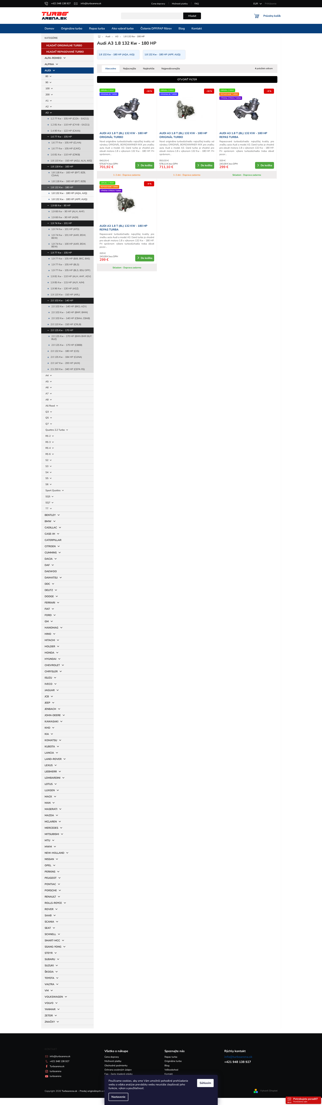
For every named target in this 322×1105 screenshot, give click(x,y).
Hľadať (192, 16)
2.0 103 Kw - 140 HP (62, 300)
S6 (47, 484)
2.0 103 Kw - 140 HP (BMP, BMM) (69, 312)
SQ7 (48, 502)
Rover (49, 909)
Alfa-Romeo (53, 58)
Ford (48, 615)
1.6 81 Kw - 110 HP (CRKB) (65, 154)
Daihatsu (51, 577)
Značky (50, 1021)
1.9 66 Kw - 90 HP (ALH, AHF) (67, 211)
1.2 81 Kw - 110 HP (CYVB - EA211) (70, 124)
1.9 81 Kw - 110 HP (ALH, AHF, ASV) (71, 276)
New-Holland (54, 853)
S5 (47, 478)
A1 (47, 100)
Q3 (47, 411)
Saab (48, 915)
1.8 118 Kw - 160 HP (62, 166)
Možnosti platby (180, 3)
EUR (256, 3)
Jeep (47, 702)
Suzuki (49, 965)
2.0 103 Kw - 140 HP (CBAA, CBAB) (70, 318)
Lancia (49, 752)
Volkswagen (54, 996)
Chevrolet (52, 665)
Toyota (49, 978)
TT (47, 508)
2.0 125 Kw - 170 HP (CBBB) (66, 345)
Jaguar (50, 690)
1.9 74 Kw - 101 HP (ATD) (65, 229)
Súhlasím (205, 1083)
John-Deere (53, 715)
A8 (47, 399)
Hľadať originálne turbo (64, 45)
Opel (48, 865)
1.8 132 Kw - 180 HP (62, 187)
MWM (48, 846)
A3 (47, 112)
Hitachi (50, 640)
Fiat (47, 609)
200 (47, 94)
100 (47, 88)
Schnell (50, 934)
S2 (47, 460)
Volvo (49, 1003)
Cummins (51, 552)
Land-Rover (53, 759)
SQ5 (48, 496)
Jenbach (50, 709)
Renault (50, 896)
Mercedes (51, 828)
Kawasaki (51, 721)
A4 (47, 375)
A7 (47, 393)
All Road (50, 405)
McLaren (51, 821)
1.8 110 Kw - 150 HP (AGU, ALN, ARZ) (71, 160)
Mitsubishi (52, 834)
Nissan (49, 859)
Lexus (49, 765)
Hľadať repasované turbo (65, 51)
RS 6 (48, 454)
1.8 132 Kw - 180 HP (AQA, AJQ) (69, 193)
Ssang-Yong (53, 946)
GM (47, 621)
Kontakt (168, 1074)
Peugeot (50, 878)
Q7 (47, 423)
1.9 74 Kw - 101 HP (61, 223)
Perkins (50, 871)
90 (47, 82)
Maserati (51, 809)
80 (47, 76)
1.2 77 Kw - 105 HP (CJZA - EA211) (70, 118)
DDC (47, 584)
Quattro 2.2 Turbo (55, 430)
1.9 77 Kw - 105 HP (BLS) (65, 264)
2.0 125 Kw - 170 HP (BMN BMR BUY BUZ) (71, 338)
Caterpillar (53, 540)
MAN (48, 803)
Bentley (50, 515)
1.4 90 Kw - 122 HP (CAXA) (65, 130)
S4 (47, 472)
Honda (49, 652)
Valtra (49, 984)
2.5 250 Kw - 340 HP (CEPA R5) (68, 369)
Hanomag (51, 627)
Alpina (49, 64)
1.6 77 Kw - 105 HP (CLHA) (66, 142)
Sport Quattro (53, 490)
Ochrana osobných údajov (118, 1069)
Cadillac (51, 527)
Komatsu (51, 740)
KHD (47, 727)
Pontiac (50, 884)
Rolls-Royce (53, 903)
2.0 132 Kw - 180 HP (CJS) (65, 351)
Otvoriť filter (187, 79)
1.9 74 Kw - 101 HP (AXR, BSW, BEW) (68, 237)
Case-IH (50, 534)
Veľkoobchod (171, 1069)
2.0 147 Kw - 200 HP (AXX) (65, 363)
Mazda (49, 815)
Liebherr (51, 771)
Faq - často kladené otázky (118, 1074)
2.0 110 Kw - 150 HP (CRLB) (66, 324)
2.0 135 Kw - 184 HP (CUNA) (66, 357)
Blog (166, 1065)
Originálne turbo (173, 1061)
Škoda (49, 971)
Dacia (49, 559)
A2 (47, 106)
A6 (47, 387)
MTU (47, 840)
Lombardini (52, 778)
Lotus (49, 784)
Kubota (50, 746)
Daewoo (51, 571)
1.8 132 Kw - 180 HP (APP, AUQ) (69, 199)
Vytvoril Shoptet (269, 1090)
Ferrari (50, 602)
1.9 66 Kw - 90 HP (60, 205)
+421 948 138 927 (59, 1061)
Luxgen (50, 790)
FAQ (197, 3)
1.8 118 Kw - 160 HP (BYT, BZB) (68, 181)
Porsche (51, 890)
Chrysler (51, 671)
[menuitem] (49, 28)
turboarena (55, 1071)
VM (47, 990)
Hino (48, 634)
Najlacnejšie (129, 68)
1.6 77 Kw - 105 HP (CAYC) (65, 148)
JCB (47, 696)
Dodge (49, 596)
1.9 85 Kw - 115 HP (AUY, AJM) (67, 282)
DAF (47, 565)
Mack (48, 796)
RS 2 (48, 436)
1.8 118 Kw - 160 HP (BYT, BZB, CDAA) (68, 174)
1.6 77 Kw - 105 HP (61, 136)
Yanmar (50, 1009)
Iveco (48, 684)
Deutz (49, 590)
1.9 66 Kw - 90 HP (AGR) (64, 217)
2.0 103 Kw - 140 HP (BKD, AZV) (69, 306)
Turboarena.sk (57, 1066)
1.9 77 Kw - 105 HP (61, 252)
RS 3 (48, 442)
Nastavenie (118, 1097)
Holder (50, 646)
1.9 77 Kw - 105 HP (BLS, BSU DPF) (70, 270)
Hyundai (50, 659)
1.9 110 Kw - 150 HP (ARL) (65, 294)
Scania (49, 921)
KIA (47, 734)
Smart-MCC (52, 940)
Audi (48, 70)
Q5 (47, 417)
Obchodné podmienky (115, 1065)
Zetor (49, 1015)
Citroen (50, 546)
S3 (47, 466)
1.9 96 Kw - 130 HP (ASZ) (64, 288)
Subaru (50, 959)
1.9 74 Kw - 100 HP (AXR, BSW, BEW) (68, 245)
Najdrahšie (148, 68)
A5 (47, 381)
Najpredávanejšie (170, 68)
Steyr (49, 953)
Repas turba (170, 1057)
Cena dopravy (158, 3)
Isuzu (48, 677)
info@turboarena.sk (60, 1056)
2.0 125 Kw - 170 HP (62, 330)
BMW (48, 521)
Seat (48, 928)
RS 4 (48, 448)
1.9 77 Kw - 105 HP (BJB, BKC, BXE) (70, 258)
